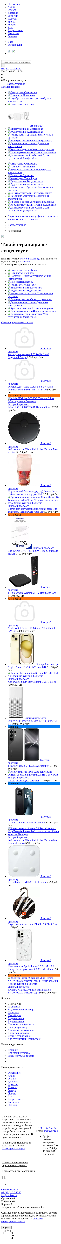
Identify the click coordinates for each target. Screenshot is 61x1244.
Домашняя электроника (21, 1030)
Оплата (12, 9)
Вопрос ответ (15, 30)
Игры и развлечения (45, 152)
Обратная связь (9, 1189)
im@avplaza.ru (51, 1130)
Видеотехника (35, 128)
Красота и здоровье (43, 149)
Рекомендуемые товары (21, 1055)
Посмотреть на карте (13, 1148)
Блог (10, 27)
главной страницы (30, 258)
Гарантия (13, 15)
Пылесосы (28, 104)
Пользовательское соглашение (18, 1171)
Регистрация (15, 44)
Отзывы (12, 36)
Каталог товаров (15, 83)
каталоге (25, 261)
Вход (10, 41)
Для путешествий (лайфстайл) (28, 156)
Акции (11, 7)
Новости (12, 18)
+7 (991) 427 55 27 (11, 68)
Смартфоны (30, 92)
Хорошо (6, 1227)
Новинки (13, 1050)
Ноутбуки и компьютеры (21, 1009)
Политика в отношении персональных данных (15, 1164)
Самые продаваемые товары (17, 322)
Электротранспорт (42, 140)
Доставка (13, 12)
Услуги (12, 24)
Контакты (13, 33)
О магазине (14, 4)
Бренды (12, 21)
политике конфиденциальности (22, 1220)
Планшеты (29, 95)
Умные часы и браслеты (21, 1024)
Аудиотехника (35, 131)
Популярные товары (19, 1052)
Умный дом (36, 125)
